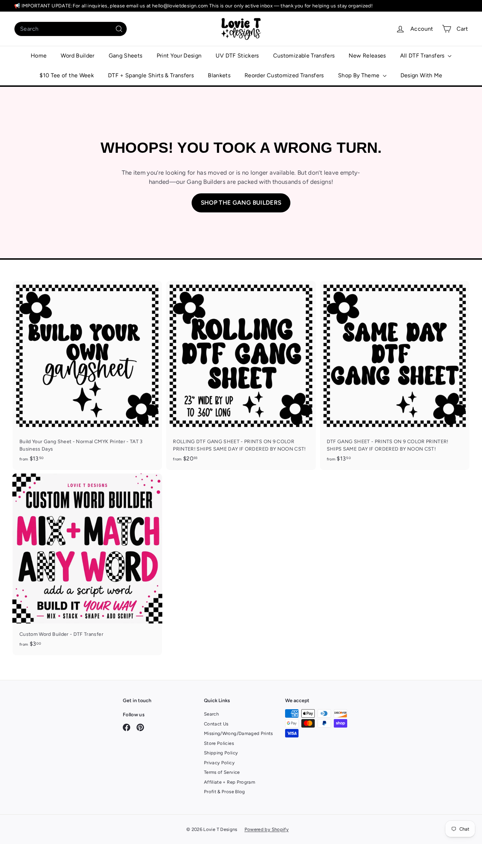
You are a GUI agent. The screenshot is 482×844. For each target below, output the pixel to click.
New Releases (367, 55)
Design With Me (421, 75)
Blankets (219, 75)
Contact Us (216, 724)
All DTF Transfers (423, 55)
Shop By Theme (359, 75)
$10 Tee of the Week (67, 75)
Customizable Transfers (304, 55)
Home (39, 55)
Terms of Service (222, 772)
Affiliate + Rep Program (229, 782)
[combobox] (70, 29)
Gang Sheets (126, 55)
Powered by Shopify (267, 829)
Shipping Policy (221, 752)
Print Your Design (179, 55)
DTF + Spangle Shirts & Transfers (151, 75)
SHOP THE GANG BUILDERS (241, 202)
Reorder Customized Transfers (284, 75)
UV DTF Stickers (237, 55)
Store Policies (219, 743)
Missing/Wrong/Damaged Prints (238, 733)
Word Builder (77, 55)
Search (211, 714)
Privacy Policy (219, 762)
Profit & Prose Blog (224, 791)
